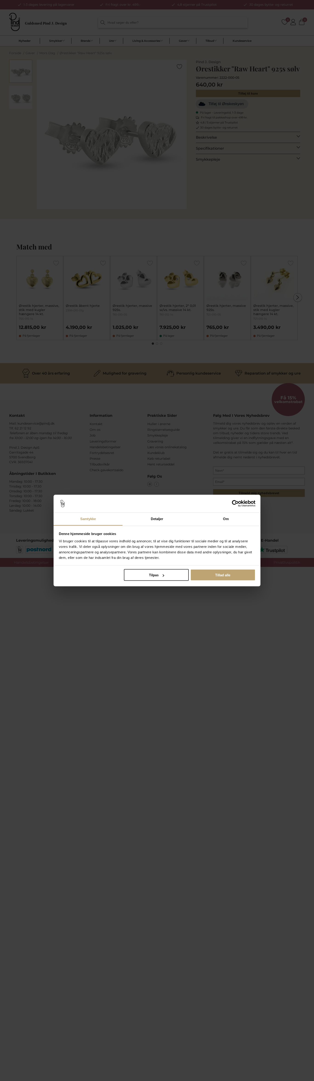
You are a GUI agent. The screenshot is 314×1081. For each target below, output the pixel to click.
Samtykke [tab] (88, 519)
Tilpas (154, 575)
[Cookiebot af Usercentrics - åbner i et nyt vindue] (235, 503)
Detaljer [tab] (157, 519)
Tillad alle (222, 575)
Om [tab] (226, 519)
